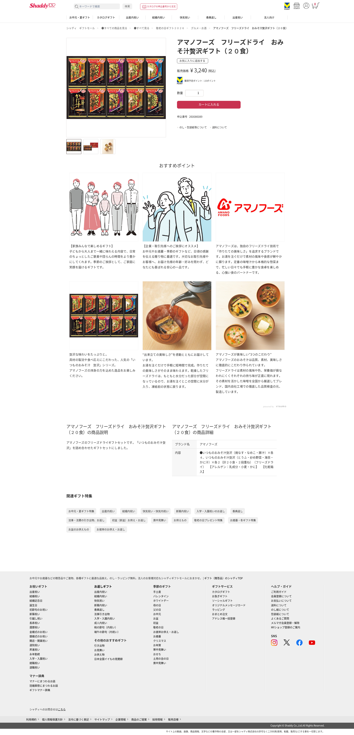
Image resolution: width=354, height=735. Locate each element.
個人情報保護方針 (52, 719)
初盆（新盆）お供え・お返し (129, 520)
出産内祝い (132, 17)
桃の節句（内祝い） (105, 627)
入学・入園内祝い (104, 618)
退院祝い (35, 645)
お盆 (155, 618)
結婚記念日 (36, 600)
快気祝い (185, 17)
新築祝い (35, 614)
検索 (127, 6)
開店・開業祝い (39, 640)
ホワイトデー (161, 600)
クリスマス (159, 640)
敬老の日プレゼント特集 (208, 520)
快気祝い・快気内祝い (156, 511)
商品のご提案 (139, 719)
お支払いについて (281, 600)
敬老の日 (158, 627)
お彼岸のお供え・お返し (111, 529)
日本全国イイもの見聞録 (108, 659)
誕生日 (33, 605)
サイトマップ (102, 719)
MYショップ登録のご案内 (285, 627)
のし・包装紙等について (193, 127)
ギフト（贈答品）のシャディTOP (223, 578)
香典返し (211, 17)
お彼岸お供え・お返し (166, 632)
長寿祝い (35, 623)
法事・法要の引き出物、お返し (86, 520)
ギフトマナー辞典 (40, 690)
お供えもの (180, 520)
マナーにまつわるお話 (42, 681)
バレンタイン (161, 596)
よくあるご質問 (280, 618)
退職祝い (35, 667)
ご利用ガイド (279, 592)
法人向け (269, 17)
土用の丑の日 (161, 658)
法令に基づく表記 (78, 719)
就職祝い (35, 663)
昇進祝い (35, 649)
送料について (219, 127)
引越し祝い (36, 618)
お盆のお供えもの (78, 529)
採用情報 (157, 719)
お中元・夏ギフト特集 (81, 511)
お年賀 (157, 645)
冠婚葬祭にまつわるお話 (44, 685)
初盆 (155, 623)
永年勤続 (35, 654)
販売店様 (173, 719)
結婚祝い (35, 596)
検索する (76, 6)
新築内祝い (182, 511)
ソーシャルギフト (222, 600)
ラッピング (218, 609)
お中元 (157, 614)
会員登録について (281, 596)
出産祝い (237, 17)
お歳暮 (157, 636)
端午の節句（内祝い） (107, 632)
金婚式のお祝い (39, 632)
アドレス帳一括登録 (223, 618)
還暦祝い (35, 627)
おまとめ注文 (220, 614)
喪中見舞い (159, 520)
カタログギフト (106, 17)
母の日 (157, 605)
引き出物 (99, 645)
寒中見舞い (159, 649)
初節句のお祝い (39, 609)
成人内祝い (100, 623)
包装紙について (280, 614)
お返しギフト (103, 586)
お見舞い (99, 650)
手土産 (157, 592)
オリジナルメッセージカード (229, 605)
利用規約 (31, 719)
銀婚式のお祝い (39, 636)
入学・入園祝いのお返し (211, 511)
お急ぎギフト (220, 596)
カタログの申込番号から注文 (161, 6)
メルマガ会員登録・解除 (285, 623)
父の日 (157, 609)
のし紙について (280, 609)
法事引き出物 (102, 614)
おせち (157, 654)
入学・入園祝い (39, 658)
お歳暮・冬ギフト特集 (243, 520)
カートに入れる (209, 104)
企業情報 (120, 719)
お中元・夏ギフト (79, 17)
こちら (62, 709)
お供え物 (99, 654)
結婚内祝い (158, 17)
